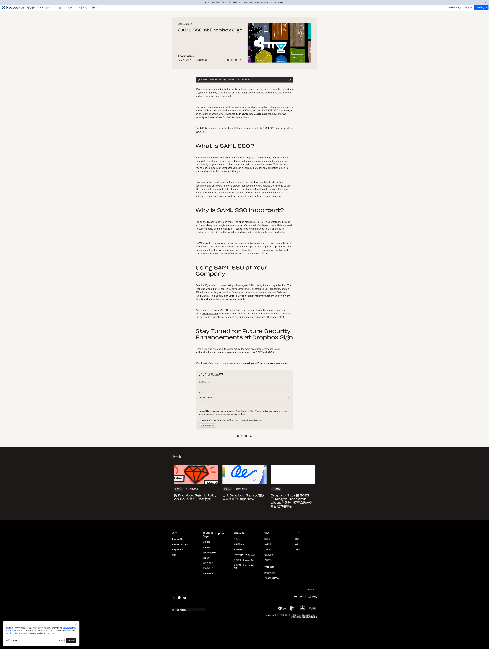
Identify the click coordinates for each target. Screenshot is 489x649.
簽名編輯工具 (208, 568)
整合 (174, 555)
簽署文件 (206, 547)
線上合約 (206, 558)
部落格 (181, 24)
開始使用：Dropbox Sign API (244, 566)
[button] (39, 8)
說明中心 (237, 539)
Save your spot (276, 2)
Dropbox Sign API (180, 544)
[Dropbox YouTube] (184, 597)
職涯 (297, 539)
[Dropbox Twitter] (173, 597)
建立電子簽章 (208, 563)
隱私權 (298, 550)
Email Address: (204, 382)
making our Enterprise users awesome (265, 363)
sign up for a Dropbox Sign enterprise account (249, 296)
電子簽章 (206, 542)
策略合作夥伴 (269, 573)
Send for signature (207, 425)
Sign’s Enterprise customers (251, 114)
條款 (297, 544)
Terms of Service (254, 420)
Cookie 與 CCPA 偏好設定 (244, 555)
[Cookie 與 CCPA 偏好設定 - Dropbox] (41, 633)
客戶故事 (267, 544)
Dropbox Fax (177, 550)
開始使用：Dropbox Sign (244, 560)
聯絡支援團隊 (239, 550)
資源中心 (267, 550)
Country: (202, 393)
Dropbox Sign (178, 539)
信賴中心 (267, 560)
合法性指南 (268, 555)
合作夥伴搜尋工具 (271, 578)
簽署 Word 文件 (209, 574)
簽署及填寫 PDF (209, 553)
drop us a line (210, 313)
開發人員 (82, 8)
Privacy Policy (239, 420)
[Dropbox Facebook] (179, 597)
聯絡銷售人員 (455, 8)
